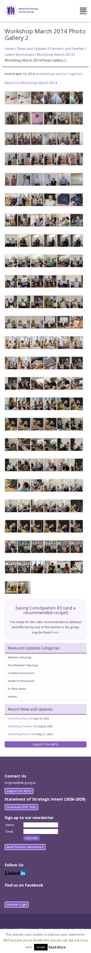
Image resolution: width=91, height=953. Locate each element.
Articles (12, 696)
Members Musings (20, 657)
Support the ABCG (45, 744)
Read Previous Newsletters (25, 847)
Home (9, 48)
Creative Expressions (21, 673)
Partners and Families (67, 48)
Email (9, 831)
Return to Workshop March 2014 (31, 82)
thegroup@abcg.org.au (20, 783)
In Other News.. (17, 689)
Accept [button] (41, 947)
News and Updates (32, 48)
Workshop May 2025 (20, 718)
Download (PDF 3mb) (21, 807)
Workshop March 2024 (22, 734)
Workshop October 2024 (23, 726)
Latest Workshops (19, 54)
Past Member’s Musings (23, 665)
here (55, 632)
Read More (57, 947)
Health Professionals (21, 681)
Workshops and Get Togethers (61, 74)
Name (10, 825)
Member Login (17, 904)
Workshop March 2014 (55, 54)
